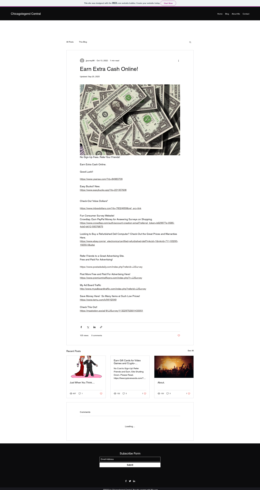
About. (161, 382)
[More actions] (178, 60)
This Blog (83, 42)
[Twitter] (130, 478)
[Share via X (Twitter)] (88, 327)
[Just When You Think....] (86, 367)
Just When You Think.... (82, 382)
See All (191, 351)
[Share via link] (101, 327)
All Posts (70, 42)
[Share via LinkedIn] (94, 327)
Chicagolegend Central (26, 13)
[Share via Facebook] (81, 327)
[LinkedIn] (134, 478)
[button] (190, 42)
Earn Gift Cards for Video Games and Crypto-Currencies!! (127, 362)
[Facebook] (126, 478)
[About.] (174, 367)
